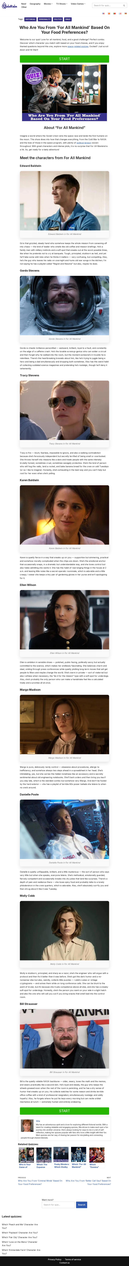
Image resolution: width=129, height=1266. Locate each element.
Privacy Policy (54, 1259)
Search (81, 1204)
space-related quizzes (78, 46)
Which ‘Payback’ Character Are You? (20, 1232)
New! (23, 4)
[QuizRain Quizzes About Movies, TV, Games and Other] (9, 5)
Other (24, 7)
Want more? (48, 1200)
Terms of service (73, 1259)
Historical (30, 19)
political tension (84, 143)
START (64, 59)
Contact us (64, 1262)
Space (67, 19)
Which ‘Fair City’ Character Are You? (19, 1237)
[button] (52, 3)
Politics (58, 19)
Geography (35, 4)
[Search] (124, 5)
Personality (44, 19)
